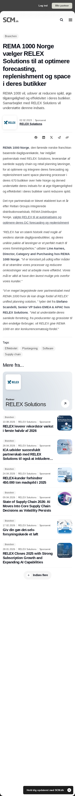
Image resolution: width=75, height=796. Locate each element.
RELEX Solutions (31, 123)
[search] (61, 19)
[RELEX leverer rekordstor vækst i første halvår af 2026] (37, 424)
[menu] (70, 19)
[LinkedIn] (44, 137)
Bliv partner (62, 5)
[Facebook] (36, 137)
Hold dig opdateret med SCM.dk (46, 790)
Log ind (43, 5)
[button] (65, 403)
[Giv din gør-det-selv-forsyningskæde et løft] (37, 527)
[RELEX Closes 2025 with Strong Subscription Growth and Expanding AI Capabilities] (37, 554)
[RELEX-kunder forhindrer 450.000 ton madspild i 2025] (37, 476)
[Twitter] (51, 137)
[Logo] (11, 19)
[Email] (59, 137)
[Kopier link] (67, 137)
